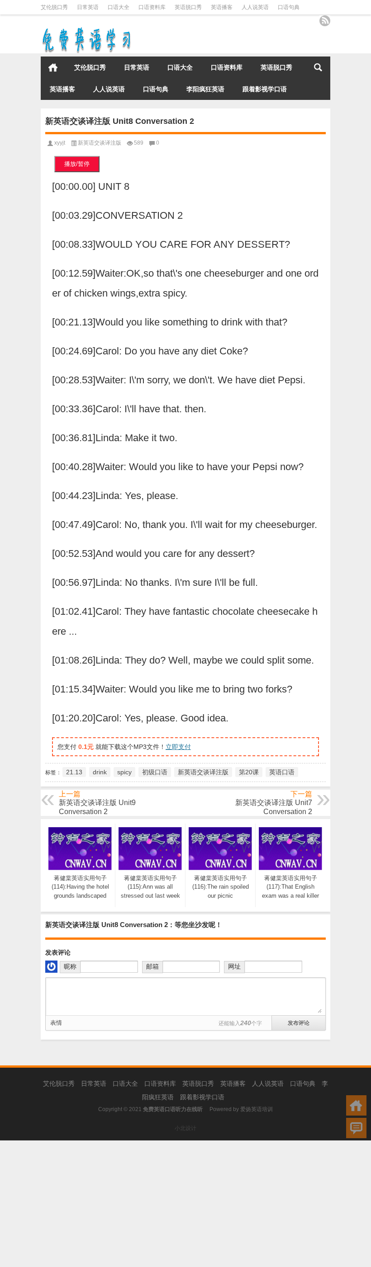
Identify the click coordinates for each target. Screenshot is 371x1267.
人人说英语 (255, 7)
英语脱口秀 (188, 7)
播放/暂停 (77, 163)
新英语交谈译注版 (99, 143)
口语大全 (118, 7)
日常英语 (88, 7)
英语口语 (282, 772)
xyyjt (59, 143)
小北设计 (185, 1128)
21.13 (74, 772)
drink (100, 772)
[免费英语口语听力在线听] (86, 29)
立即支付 (178, 746)
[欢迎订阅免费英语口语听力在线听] (324, 20)
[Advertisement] (185, 1203)
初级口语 (154, 772)
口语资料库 (152, 7)
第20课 (249, 772)
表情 (56, 1022)
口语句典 (289, 7)
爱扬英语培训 (256, 1109)
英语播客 (222, 7)
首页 (53, 67)
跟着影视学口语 (265, 89)
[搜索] (318, 67)
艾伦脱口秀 (54, 7)
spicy (124, 772)
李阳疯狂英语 (205, 89)
